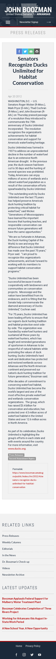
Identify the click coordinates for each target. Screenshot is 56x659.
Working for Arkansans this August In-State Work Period (25, 620)
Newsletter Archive (13, 574)
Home (19, 646)
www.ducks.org (17, 448)
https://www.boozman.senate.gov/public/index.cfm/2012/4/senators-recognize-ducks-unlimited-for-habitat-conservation (27, 479)
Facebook (19, 51)
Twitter (25, 51)
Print (37, 51)
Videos (6, 568)
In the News (9, 555)
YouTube (39, 654)
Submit (49, 22)
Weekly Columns (11, 542)
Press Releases (10, 535)
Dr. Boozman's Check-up (15, 561)
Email (31, 51)
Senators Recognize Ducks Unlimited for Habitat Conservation (28, 70)
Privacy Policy (33, 646)
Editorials (7, 548)
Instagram (24, 654)
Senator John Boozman (28, 10)
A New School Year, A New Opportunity (25, 628)
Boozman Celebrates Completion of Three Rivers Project (26, 610)
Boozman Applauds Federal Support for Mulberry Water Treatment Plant (25, 600)
